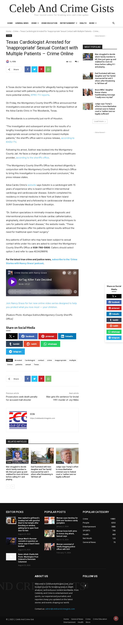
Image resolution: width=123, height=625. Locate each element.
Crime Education (49, 23)
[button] (113, 23)
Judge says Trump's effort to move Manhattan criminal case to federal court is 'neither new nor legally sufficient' (67, 472)
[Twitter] (35, 69)
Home (10, 23)
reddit (34, 344)
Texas (36, 364)
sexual (28, 364)
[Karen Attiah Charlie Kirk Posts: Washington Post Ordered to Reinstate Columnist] (11, 556)
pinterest (50, 336)
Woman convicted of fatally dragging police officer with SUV (66, 546)
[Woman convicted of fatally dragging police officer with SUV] (49, 546)
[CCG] (8, 61)
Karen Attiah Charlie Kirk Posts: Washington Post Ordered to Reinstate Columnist (28, 558)
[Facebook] (28, 69)
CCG (14, 61)
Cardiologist (30, 360)
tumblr (16, 344)
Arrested (18, 360)
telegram (17, 351)
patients (19, 364)
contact (41, 360)
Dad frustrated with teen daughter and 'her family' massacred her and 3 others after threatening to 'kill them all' (42, 472)
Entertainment (67, 23)
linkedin (69, 336)
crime (49, 360)
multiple (72, 360)
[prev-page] (8, 487)
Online (10, 364)
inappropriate (60, 360)
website (32, 185)
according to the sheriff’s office (32, 157)
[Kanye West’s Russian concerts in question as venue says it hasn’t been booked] (11, 541)
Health (83, 23)
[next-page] (13, 487)
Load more (99, 121)
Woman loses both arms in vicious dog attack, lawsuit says (67, 533)
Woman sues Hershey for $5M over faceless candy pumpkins (67, 520)
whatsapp (52, 344)
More (91, 23)
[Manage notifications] (116, 618)
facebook (30, 336)
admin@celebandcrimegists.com (60, 608)
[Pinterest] (41, 69)
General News (21, 23)
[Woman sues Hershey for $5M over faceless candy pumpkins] (49, 520)
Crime (34, 23)
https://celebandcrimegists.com (42, 418)
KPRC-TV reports (40, 94)
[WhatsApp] (48, 69)
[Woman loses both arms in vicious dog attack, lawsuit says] (49, 533)
